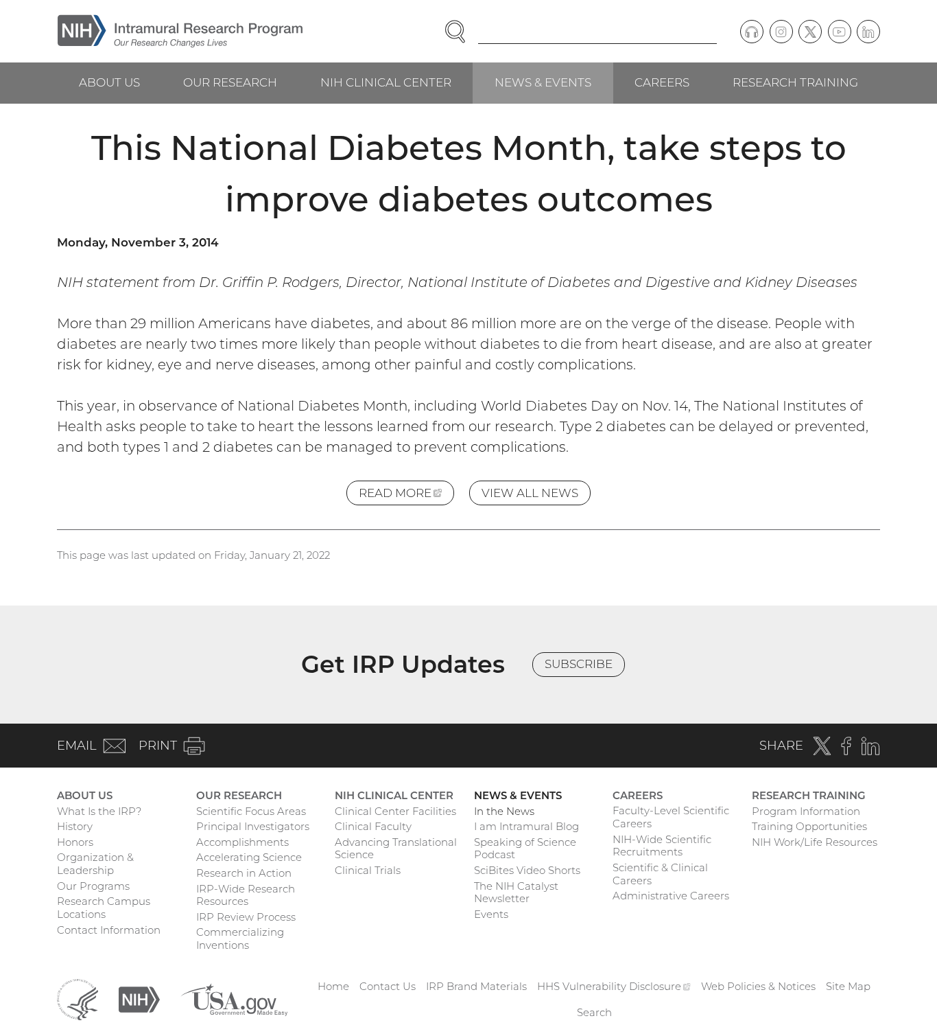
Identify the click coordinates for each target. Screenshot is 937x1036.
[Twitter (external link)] (810, 31)
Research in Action (244, 872)
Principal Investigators (252, 826)
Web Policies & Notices (758, 986)
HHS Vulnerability (614, 986)
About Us (109, 82)
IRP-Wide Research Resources (245, 895)
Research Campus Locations (103, 908)
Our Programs (93, 886)
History (75, 826)
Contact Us (387, 986)
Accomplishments (242, 842)
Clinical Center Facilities (395, 811)
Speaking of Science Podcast (525, 849)
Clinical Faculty (373, 826)
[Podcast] (751, 31)
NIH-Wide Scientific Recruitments (662, 846)
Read (406, 495)
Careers (661, 82)
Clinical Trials (368, 870)
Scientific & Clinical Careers (660, 874)
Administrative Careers (671, 895)
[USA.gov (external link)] (233, 998)
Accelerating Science (249, 857)
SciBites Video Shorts (527, 870)
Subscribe (579, 664)
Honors (75, 842)
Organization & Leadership (95, 864)
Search (594, 1012)
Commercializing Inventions (240, 938)
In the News (504, 811)
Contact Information (109, 929)
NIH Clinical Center (385, 82)
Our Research (230, 82)
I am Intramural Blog (526, 826)
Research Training (795, 82)
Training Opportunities (809, 826)
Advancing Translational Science (396, 849)
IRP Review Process (246, 916)
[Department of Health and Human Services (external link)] (77, 998)
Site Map (848, 986)
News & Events (543, 82)
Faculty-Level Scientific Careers (671, 817)
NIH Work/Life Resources (814, 842)
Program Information (806, 811)
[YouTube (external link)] (839, 31)
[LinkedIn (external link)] (868, 31)
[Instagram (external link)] (781, 31)
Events (491, 914)
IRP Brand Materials (476, 986)
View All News (530, 493)
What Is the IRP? (99, 811)
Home (333, 986)
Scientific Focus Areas (251, 811)
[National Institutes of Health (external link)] (139, 998)
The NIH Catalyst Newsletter (516, 892)
